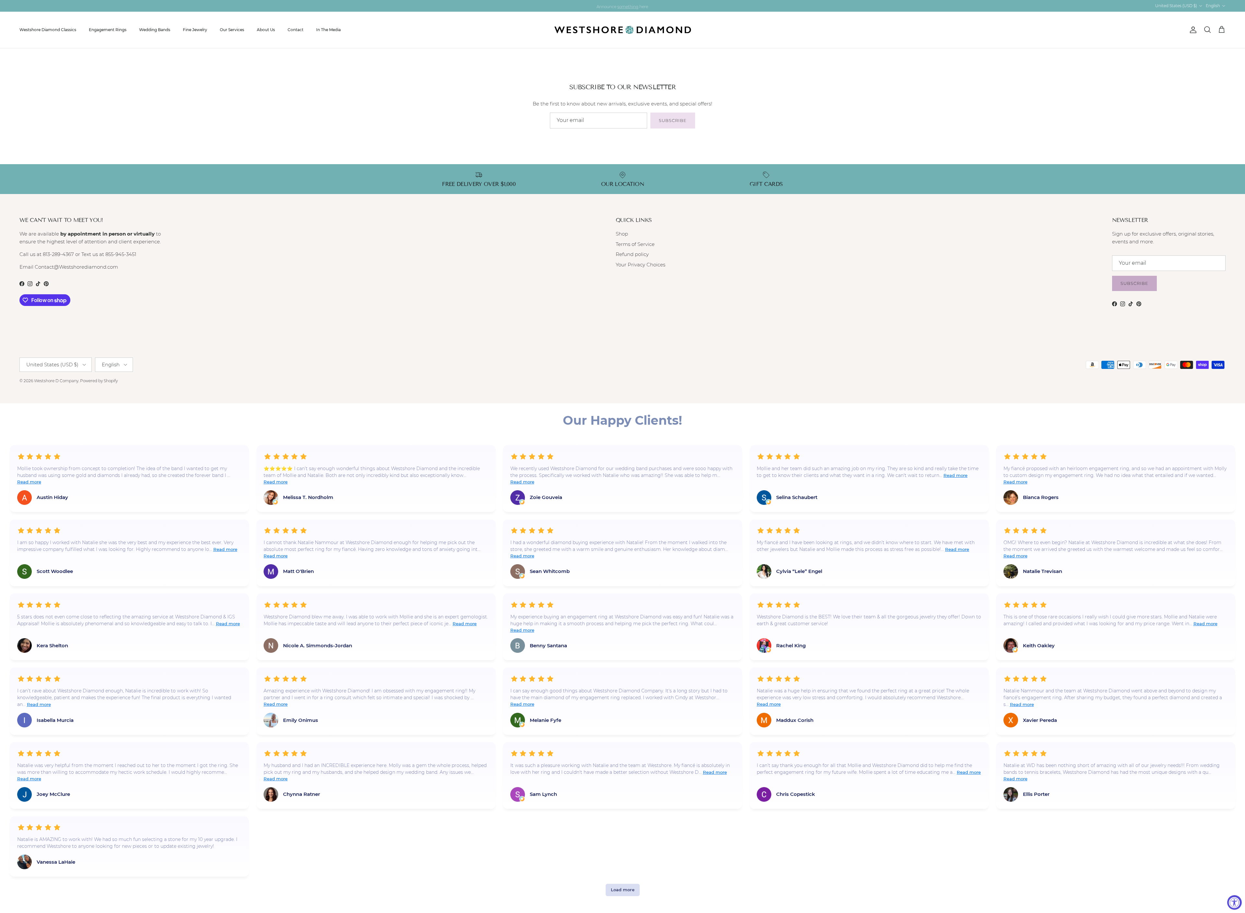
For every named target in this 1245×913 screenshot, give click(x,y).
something (627, 5)
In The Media (328, 29)
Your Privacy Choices (640, 265)
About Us (266, 29)
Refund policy (632, 254)
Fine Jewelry (195, 29)
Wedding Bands (154, 29)
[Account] (1192, 30)
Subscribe (673, 120)
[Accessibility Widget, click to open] (1234, 902)
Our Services (232, 29)
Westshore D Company (56, 380)
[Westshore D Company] (622, 30)
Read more (29, 481)
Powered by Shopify (99, 380)
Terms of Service (635, 244)
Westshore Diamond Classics (47, 29)
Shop (622, 234)
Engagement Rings (107, 29)
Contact (295, 29)
